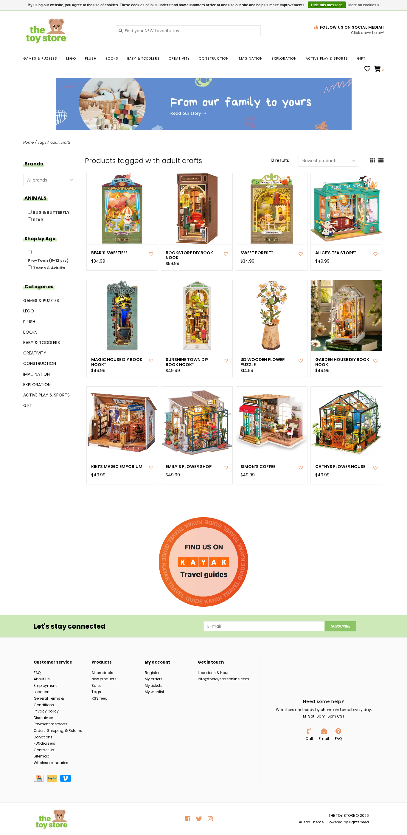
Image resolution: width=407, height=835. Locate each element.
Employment (45, 685)
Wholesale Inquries (51, 762)
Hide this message (327, 5)
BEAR (38, 220)
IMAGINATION (250, 58)
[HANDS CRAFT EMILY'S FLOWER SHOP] (196, 422)
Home (28, 142)
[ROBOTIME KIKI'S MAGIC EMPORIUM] (122, 422)
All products (102, 672)
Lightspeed (359, 822)
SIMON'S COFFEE (257, 466)
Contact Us (44, 749)
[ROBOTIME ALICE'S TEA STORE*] (346, 208)
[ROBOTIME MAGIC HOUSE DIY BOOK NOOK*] (122, 315)
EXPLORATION (284, 58)
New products (103, 678)
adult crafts (60, 142)
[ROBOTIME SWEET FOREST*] (271, 208)
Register (152, 672)
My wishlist (154, 691)
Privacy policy (46, 711)
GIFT (361, 58)
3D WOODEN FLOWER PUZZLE (262, 362)
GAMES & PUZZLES (40, 58)
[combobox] (188, 30)
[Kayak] (203, 562)
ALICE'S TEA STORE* (335, 252)
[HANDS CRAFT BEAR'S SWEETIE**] (122, 208)
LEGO (71, 58)
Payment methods (50, 723)
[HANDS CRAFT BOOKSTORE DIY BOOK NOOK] (196, 208)
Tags (42, 142)
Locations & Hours (214, 672)
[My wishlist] (367, 69)
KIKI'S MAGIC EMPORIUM (116, 466)
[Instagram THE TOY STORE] (210, 819)
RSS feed (99, 698)
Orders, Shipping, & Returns (58, 730)
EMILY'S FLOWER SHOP (189, 466)
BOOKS (111, 58)
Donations (43, 737)
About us (42, 678)
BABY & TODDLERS (143, 58)
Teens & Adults (49, 268)
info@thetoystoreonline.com (223, 678)
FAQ (37, 672)
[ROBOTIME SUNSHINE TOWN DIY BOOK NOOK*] (196, 315)
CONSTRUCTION (214, 58)
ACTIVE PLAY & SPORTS (327, 58)
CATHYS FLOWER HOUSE (340, 466)
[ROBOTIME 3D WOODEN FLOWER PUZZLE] (271, 315)
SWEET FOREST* (256, 252)
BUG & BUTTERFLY (51, 212)
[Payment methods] (40, 779)
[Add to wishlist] (151, 254)
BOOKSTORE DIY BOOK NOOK (189, 255)
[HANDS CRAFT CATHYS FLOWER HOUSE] (346, 422)
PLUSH (91, 58)
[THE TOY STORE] (65, 30)
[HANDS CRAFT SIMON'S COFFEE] (271, 422)
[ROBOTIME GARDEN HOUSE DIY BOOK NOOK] (346, 315)
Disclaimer (43, 717)
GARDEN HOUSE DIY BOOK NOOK (342, 362)
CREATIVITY (179, 58)
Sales (96, 685)
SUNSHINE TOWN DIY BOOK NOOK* (187, 362)
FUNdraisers (44, 743)
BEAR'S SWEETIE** (109, 252)
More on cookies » (363, 5)
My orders (153, 678)
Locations (43, 691)
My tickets (153, 685)
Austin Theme (311, 822)
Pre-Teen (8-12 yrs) (48, 260)
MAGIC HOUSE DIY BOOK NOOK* (116, 362)
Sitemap (41, 756)
